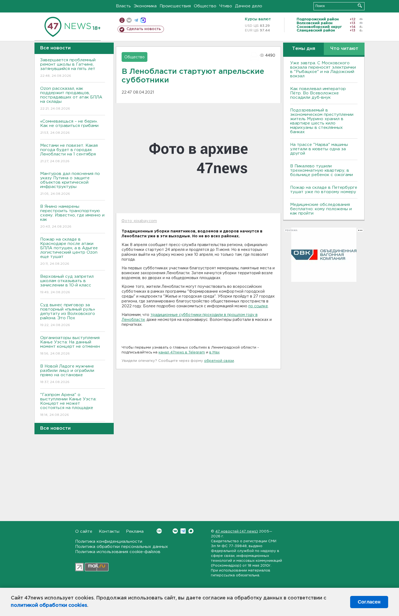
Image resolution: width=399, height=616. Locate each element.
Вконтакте (175, 531)
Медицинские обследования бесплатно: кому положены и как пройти (321, 209)
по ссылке (258, 306)
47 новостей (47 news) (236, 531)
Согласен (369, 602)
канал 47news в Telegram (182, 352)
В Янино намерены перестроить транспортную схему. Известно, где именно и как (72, 216)
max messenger (143, 20)
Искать (360, 6)
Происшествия (175, 6)
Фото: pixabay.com (139, 221)
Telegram (183, 531)
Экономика (145, 6)
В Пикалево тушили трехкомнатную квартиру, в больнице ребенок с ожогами (321, 170)
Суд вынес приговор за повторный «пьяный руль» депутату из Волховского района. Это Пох (67, 315)
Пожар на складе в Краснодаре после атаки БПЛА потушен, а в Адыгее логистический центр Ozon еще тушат (69, 251)
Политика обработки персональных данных (121, 546)
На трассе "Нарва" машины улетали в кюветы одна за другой (319, 149)
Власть (123, 6)
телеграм (136, 20)
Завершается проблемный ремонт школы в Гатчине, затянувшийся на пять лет (68, 67)
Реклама (135, 531)
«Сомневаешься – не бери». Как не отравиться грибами (69, 127)
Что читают (344, 49)
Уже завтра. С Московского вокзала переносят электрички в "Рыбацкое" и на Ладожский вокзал (323, 69)
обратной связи (219, 360)
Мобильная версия (122, 20)
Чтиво (225, 6)
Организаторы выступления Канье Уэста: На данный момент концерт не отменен (70, 345)
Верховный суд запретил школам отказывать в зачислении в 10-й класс (67, 284)
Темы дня (303, 49)
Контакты (109, 531)
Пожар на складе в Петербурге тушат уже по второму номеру (323, 190)
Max (191, 531)
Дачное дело (248, 6)
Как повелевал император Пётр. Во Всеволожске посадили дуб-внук (318, 93)
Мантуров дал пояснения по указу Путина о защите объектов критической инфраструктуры (70, 183)
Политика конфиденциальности (108, 541)
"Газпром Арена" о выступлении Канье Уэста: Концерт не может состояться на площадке (68, 404)
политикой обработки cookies (49, 605)
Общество (205, 6)
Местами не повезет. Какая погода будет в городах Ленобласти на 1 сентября (69, 153)
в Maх (214, 352)
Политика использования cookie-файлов (117, 552)
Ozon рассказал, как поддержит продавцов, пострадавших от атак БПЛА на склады (71, 98)
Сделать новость (143, 29)
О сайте (83, 531)
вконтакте (129, 20)
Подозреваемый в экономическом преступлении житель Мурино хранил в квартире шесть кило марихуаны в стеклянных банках (321, 121)
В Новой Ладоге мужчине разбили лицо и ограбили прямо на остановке (67, 374)
